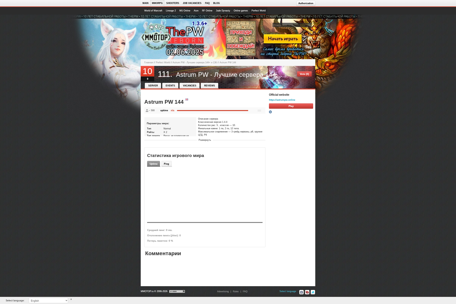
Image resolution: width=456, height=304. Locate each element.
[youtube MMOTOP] (307, 292)
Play (291, 106)
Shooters (172, 3)
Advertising (223, 291)
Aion (196, 10)
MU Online (184, 10)
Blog (216, 3)
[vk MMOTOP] (301, 292)
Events (170, 85)
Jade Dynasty (223, 10)
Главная (148, 62)
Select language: (15, 300)
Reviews (209, 85)
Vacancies (189, 85)
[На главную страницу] (156, 36)
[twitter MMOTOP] (312, 292)
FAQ (207, 3)
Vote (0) (304, 74)
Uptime (153, 164)
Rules (236, 291)
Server (153, 85)
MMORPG (157, 3)
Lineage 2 (171, 10)
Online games (241, 10)
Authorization (305, 3)
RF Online (207, 10)
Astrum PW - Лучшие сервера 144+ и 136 (195, 62)
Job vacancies (192, 3)
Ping (166, 164)
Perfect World (259, 10)
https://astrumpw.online (282, 100)
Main (145, 3)
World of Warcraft (153, 10)
